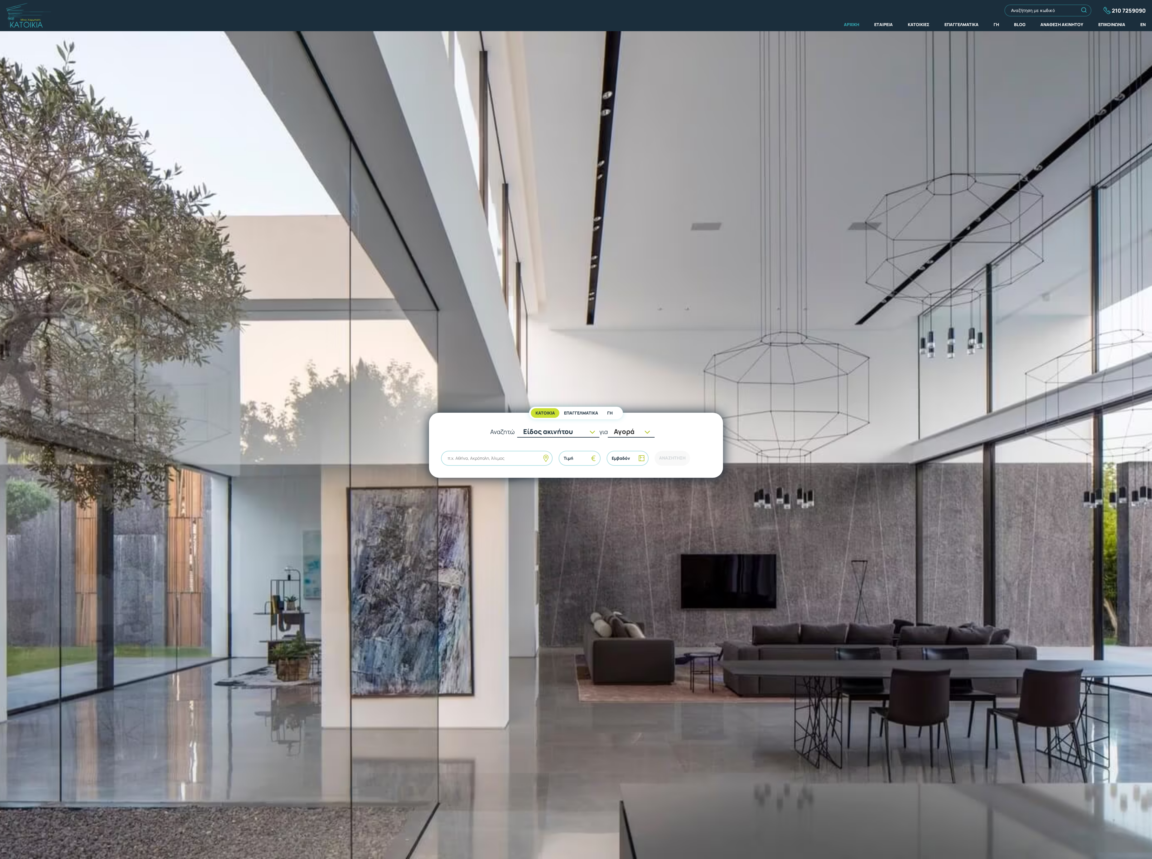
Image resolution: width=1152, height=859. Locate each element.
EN (1143, 24)
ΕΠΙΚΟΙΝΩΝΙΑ (1111, 24)
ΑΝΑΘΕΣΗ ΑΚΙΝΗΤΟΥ (1061, 24)
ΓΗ (996, 24)
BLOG (1019, 24)
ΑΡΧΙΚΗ (851, 24)
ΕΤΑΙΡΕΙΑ (883, 24)
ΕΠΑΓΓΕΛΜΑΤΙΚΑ (961, 24)
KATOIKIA (545, 413)
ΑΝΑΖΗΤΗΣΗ (672, 458)
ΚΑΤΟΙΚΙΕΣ (918, 24)
